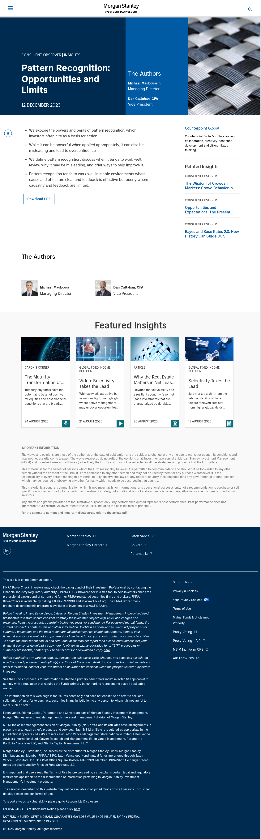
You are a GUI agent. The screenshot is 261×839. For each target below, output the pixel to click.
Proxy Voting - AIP (187, 641)
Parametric (139, 554)
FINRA (42, 755)
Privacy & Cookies (185, 591)
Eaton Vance (140, 536)
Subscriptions (182, 582)
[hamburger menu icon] (10, 8)
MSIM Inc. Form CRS (188, 649)
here (58, 636)
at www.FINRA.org (94, 601)
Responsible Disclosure (82, 801)
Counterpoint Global (202, 128)
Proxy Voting (182, 632)
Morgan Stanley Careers (85, 545)
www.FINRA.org (96, 606)
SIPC (52, 755)
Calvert (136, 545)
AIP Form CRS (183, 658)
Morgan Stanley (79, 536)
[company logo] (121, 8)
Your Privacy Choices (188, 600)
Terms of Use (182, 608)
